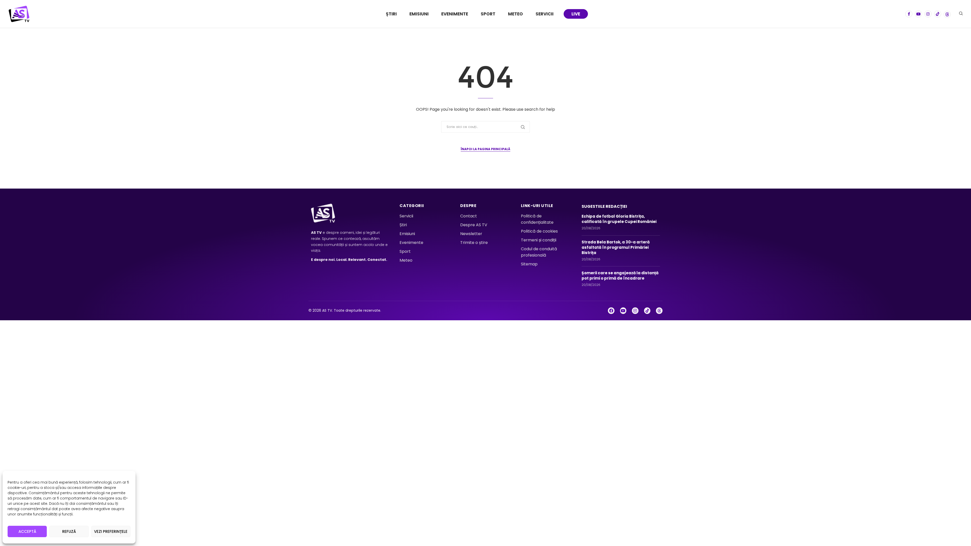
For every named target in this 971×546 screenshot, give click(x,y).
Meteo (515, 14)
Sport (488, 14)
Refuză (69, 531)
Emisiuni (419, 14)
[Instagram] (928, 13)
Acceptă (27, 531)
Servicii (545, 14)
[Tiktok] (937, 13)
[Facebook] (908, 13)
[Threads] (947, 13)
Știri (391, 14)
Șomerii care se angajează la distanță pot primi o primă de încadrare (620, 275)
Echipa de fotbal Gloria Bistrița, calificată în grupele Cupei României (620, 219)
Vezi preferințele (110, 531)
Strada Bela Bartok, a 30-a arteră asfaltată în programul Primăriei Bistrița (616, 247)
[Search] (960, 14)
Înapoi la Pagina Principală (485, 149)
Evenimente (454, 14)
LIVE (575, 14)
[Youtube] (918, 13)
